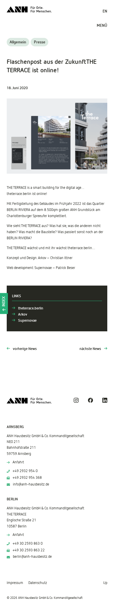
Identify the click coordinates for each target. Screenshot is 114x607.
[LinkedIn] (104, 400)
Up (105, 583)
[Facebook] (90, 400)
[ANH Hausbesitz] (29, 9)
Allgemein (18, 42)
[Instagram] (76, 400)
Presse (39, 42)
